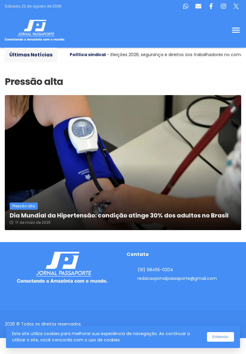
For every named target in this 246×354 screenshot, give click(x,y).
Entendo (220, 337)
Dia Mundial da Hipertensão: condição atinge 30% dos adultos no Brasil (119, 215)
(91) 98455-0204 (155, 270)
